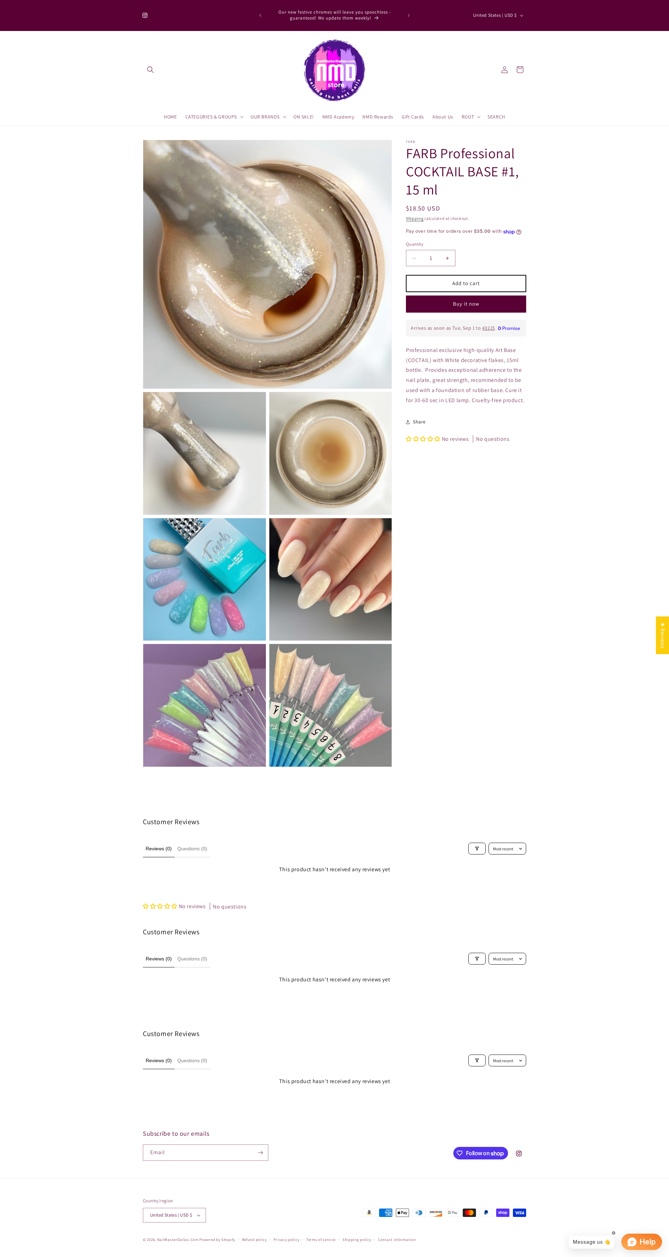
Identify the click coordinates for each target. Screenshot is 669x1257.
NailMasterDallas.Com (178, 1239)
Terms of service (321, 1239)
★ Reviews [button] (662, 635)
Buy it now (466, 304)
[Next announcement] (408, 15)
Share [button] (419, 422)
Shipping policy (357, 1239)
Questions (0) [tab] (192, 848)
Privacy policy (286, 1239)
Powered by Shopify (217, 1239)
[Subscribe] (260, 1152)
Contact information (397, 1239)
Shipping (415, 218)
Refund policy (254, 1239)
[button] (150, 69)
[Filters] (477, 848)
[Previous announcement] (260, 15)
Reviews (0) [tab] (159, 848)
